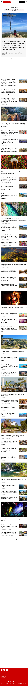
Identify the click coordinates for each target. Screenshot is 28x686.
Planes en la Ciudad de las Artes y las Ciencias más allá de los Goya (9, 491)
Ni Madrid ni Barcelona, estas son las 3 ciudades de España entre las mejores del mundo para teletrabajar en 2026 (8, 92)
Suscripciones (4, 675)
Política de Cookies (16, 683)
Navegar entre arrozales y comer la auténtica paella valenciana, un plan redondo (9, 271)
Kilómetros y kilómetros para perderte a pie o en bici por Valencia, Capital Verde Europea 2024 (9, 329)
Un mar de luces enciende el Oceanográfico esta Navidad (13, 519)
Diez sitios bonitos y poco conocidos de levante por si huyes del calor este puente (9, 366)
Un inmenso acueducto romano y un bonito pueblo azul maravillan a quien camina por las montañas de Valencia (14, 125)
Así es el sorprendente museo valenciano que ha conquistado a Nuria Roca (13, 172)
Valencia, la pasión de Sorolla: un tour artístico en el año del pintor (9, 400)
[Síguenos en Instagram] (1, 681)
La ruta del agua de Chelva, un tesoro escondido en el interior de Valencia (9, 450)
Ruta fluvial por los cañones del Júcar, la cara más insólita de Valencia (9, 359)
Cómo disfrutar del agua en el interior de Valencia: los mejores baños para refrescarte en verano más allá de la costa (13, 220)
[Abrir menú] (1, 1)
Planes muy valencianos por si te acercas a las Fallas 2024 (9, 314)
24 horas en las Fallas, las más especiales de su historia (8, 242)
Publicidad (3, 676)
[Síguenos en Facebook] (4, 681)
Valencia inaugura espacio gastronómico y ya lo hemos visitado (8, 407)
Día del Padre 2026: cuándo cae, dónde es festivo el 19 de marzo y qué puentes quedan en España (9, 149)
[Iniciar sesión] (26, 2)
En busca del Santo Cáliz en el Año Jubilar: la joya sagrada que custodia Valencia (9, 179)
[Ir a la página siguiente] (16, 539)
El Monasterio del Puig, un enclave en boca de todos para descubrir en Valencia (8, 457)
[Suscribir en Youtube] (11, 681)
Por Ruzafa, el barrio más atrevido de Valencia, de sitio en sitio (9, 526)
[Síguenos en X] (6, 681)
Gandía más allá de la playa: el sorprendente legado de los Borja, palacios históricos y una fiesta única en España (9, 101)
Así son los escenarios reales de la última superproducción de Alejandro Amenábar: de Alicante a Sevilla (9, 187)
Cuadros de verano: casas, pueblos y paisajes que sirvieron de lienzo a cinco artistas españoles (9, 196)
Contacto (3, 677)
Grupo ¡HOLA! (18, 675)
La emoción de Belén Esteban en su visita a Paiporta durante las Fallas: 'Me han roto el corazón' (9, 236)
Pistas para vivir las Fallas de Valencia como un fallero (8, 414)
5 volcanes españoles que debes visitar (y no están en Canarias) (13, 264)
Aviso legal (5, 683)
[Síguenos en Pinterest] (13, 681)
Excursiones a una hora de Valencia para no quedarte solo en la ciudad (9, 285)
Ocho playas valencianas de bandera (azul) (8, 485)
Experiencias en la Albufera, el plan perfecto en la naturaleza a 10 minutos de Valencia (9, 533)
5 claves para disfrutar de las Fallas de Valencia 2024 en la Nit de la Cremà (14, 308)
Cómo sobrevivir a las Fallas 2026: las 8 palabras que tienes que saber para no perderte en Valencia (9, 142)
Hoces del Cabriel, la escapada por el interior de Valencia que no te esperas (8, 279)
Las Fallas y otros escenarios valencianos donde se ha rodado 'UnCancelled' (9, 321)
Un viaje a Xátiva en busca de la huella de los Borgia (9, 497)
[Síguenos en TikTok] (8, 681)
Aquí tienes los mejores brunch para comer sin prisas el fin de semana (9, 442)
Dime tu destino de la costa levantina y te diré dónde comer (12, 394)
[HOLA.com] (14, 670)
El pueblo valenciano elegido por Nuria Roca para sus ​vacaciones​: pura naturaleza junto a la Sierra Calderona (9, 228)
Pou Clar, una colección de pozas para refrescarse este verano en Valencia (13, 480)
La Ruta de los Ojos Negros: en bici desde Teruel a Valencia (8, 372)
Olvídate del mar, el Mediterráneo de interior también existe (12, 352)
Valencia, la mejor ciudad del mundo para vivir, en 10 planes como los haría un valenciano (13, 436)
